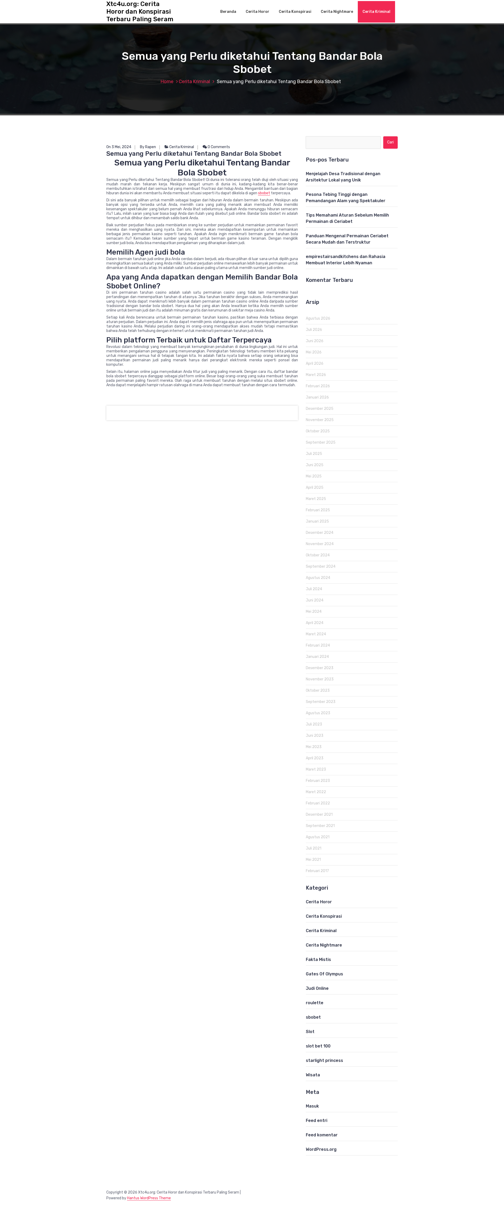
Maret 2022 (316, 792)
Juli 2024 (314, 589)
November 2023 (320, 679)
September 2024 (320, 566)
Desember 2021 (319, 814)
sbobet (264, 193)
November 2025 (320, 420)
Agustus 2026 (318, 318)
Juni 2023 (314, 735)
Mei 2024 (314, 611)
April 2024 (314, 623)
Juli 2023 (314, 724)
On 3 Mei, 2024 (118, 147)
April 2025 (314, 487)
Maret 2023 (316, 769)
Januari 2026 (317, 397)
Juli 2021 (313, 848)
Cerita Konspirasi (295, 11)
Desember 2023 (319, 668)
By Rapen (148, 147)
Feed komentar (322, 1134)
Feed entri (316, 1120)
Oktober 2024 (318, 555)
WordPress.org (321, 1149)
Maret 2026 (316, 375)
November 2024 (320, 544)
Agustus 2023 (318, 713)
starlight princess (324, 1060)
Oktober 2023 (318, 690)
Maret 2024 (316, 634)
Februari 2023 (318, 780)
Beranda (228, 11)
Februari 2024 (318, 645)
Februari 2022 (318, 803)
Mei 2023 (314, 747)
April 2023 (314, 758)
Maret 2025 (316, 499)
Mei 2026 (314, 352)
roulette (314, 1002)
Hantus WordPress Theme (149, 1198)
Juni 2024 (314, 600)
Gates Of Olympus (324, 973)
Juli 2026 (314, 329)
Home (167, 81)
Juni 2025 (314, 465)
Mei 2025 (314, 476)
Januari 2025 (317, 521)
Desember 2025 (319, 408)
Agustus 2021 (317, 837)
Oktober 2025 (318, 431)
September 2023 (320, 702)
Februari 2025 (318, 510)
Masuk (312, 1106)
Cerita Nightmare (337, 11)
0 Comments (218, 147)
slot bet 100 (318, 1046)
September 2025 (320, 442)
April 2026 (314, 363)
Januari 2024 (317, 656)
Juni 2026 (314, 341)
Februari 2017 (317, 871)
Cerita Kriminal (376, 11)
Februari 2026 (318, 386)
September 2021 (320, 826)
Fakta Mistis (318, 959)
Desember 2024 (319, 532)
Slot (310, 1031)
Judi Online (317, 988)
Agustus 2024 (318, 578)
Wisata (313, 1074)
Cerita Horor (257, 11)
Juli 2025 (314, 454)
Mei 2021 (313, 859)
